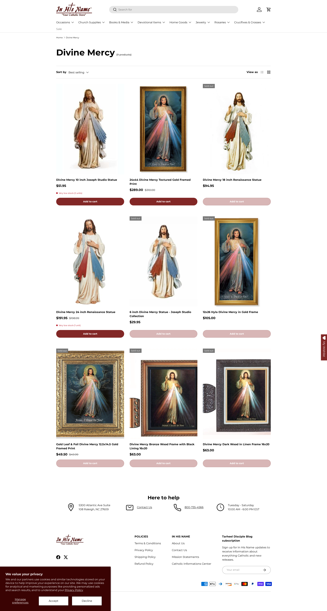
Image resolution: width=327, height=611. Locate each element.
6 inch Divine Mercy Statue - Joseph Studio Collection (160, 314)
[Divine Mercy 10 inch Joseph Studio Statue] (90, 129)
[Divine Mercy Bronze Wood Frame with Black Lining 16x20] (164, 394)
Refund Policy (144, 563)
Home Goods (178, 22)
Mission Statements (185, 557)
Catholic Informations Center (191, 563)
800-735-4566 (194, 507)
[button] (268, 9)
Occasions (63, 22)
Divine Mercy (72, 37)
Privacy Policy (74, 590)
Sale (59, 29)
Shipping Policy (145, 557)
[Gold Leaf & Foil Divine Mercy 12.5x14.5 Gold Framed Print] (90, 394)
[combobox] (173, 9)
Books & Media (119, 22)
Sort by (61, 72)
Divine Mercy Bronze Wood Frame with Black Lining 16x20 (162, 446)
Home (59, 37)
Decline (87, 600)
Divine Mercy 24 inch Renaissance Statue (85, 312)
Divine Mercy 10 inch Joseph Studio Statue (86, 179)
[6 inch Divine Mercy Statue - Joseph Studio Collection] (164, 261)
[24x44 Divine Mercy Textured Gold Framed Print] (164, 129)
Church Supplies (89, 22)
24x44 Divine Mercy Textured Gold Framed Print (160, 182)
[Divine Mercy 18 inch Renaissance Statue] (237, 129)
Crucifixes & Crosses (247, 22)
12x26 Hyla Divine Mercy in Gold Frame (230, 312)
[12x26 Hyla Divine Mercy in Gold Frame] (237, 261)
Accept (53, 600)
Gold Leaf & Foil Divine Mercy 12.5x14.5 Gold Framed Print (87, 446)
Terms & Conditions (148, 543)
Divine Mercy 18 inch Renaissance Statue (232, 179)
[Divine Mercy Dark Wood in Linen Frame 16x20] (237, 394)
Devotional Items (149, 22)
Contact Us (144, 507)
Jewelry (201, 22)
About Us (178, 543)
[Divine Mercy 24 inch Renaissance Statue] (90, 261)
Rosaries (220, 22)
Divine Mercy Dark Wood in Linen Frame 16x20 (236, 444)
